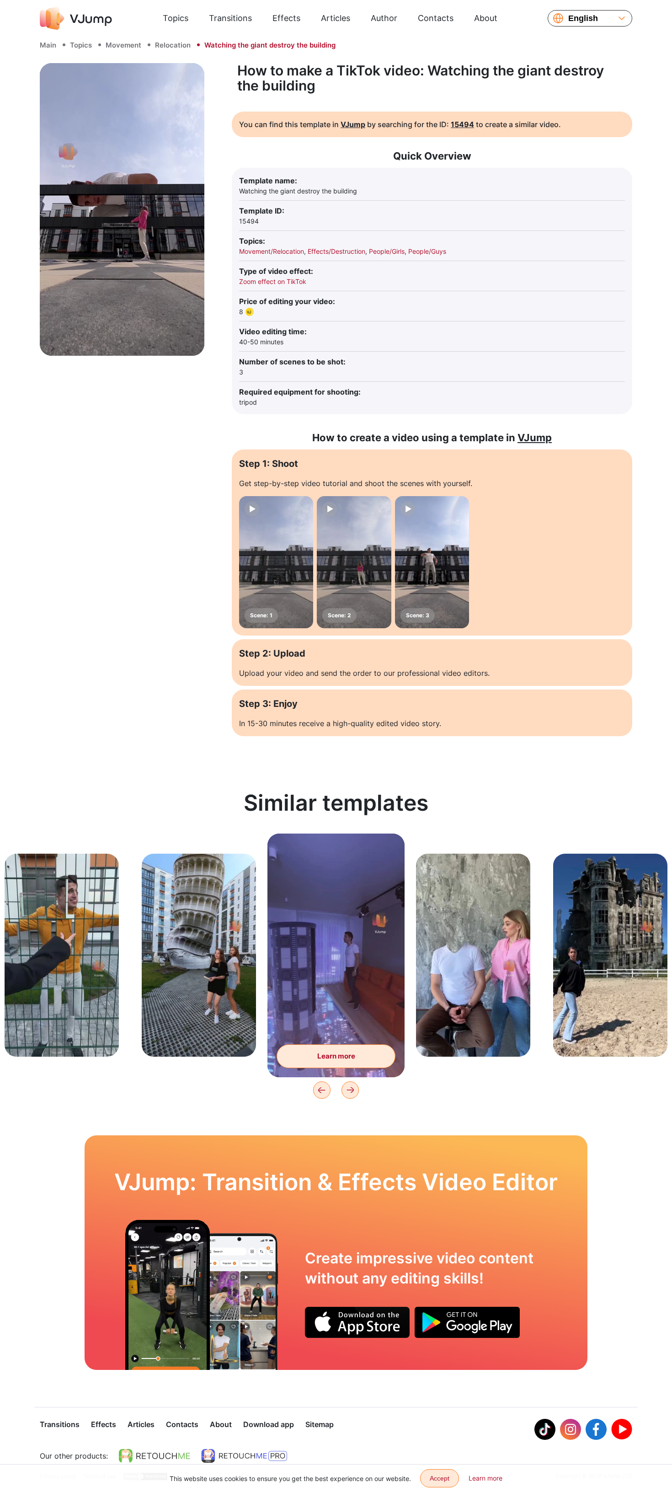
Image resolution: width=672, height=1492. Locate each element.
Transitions (230, 18)
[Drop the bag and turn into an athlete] (167, 1295)
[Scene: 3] (432, 562)
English (583, 18)
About (485, 18)
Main (48, 45)
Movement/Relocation (271, 251)
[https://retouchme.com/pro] (244, 1456)
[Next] (350, 1090)
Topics (175, 18)
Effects (286, 18)
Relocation (173, 45)
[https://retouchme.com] (154, 1456)
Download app (268, 1424)
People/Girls (387, 251)
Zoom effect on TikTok (272, 281)
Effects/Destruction (336, 251)
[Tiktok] (544, 1429)
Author (384, 18)
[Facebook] (596, 1429)
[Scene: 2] (354, 562)
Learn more (62, 1035)
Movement (123, 45)
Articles (335, 18)
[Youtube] (621, 1429)
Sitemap (319, 1424)
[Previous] (322, 1090)
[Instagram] (570, 1429)
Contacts (435, 18)
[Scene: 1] (276, 562)
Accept (439, 1478)
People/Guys (427, 251)
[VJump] (76, 18)
